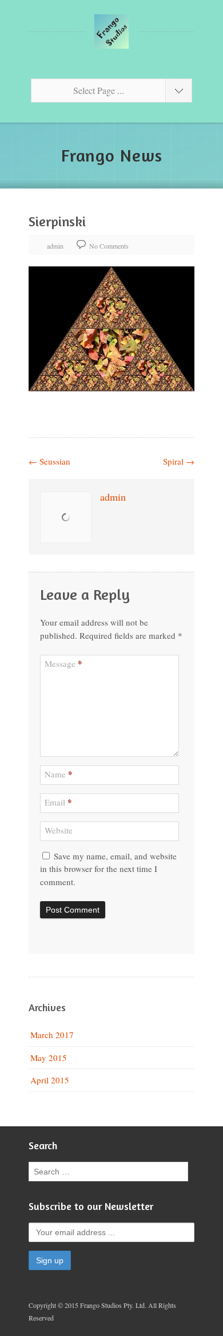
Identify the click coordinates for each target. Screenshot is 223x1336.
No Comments (109, 245)
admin (55, 245)
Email (58, 802)
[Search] (177, 1171)
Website (59, 830)
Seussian (49, 461)
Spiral (178, 461)
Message (63, 663)
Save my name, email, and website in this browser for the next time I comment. (108, 868)
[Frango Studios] (111, 31)
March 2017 (52, 1034)
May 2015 (48, 1057)
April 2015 (49, 1080)
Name (59, 774)
